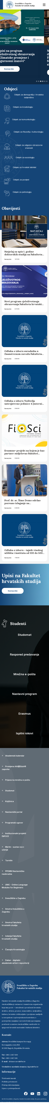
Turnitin (8, 860)
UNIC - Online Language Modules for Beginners (15, 886)
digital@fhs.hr (33, 1067)
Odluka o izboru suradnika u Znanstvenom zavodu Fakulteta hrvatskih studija (23, 354)
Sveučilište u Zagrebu (15, 898)
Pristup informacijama (10, 1085)
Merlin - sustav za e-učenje (13, 848)
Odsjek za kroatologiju (23, 107)
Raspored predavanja (24, 654)
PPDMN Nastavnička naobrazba (13, 872)
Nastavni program (24, 694)
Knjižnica (9, 801)
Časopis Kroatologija (15, 949)
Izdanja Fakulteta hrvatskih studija (11, 937)
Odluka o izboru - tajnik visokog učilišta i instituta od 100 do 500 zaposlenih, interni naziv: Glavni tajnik (23, 554)
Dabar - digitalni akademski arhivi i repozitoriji (15, 961)
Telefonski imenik (9, 1078)
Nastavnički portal (13, 812)
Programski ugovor (14, 822)
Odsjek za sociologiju (25, 157)
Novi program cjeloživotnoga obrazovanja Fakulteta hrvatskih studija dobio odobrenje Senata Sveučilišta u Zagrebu (23, 305)
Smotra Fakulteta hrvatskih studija (11, 923)
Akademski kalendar (14, 756)
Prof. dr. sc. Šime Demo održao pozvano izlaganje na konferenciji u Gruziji (22, 503)
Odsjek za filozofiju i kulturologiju (28, 132)
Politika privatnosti (9, 1082)
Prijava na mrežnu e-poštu (17, 780)
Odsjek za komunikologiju (23, 119)
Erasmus (24, 713)
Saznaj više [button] (14, 72)
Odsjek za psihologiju (22, 192)
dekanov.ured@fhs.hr (17, 1061)
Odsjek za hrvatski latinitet (24, 167)
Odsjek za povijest (21, 179)
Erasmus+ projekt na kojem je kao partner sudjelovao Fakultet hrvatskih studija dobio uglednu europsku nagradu (24, 455)
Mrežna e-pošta (24, 674)
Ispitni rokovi (24, 733)
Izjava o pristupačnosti (11, 1088)
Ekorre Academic (14, 1102)
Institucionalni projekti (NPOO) (14, 834)
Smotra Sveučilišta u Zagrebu (13, 910)
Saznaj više (7, 259)
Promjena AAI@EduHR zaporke (14, 767)
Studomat (24, 634)
